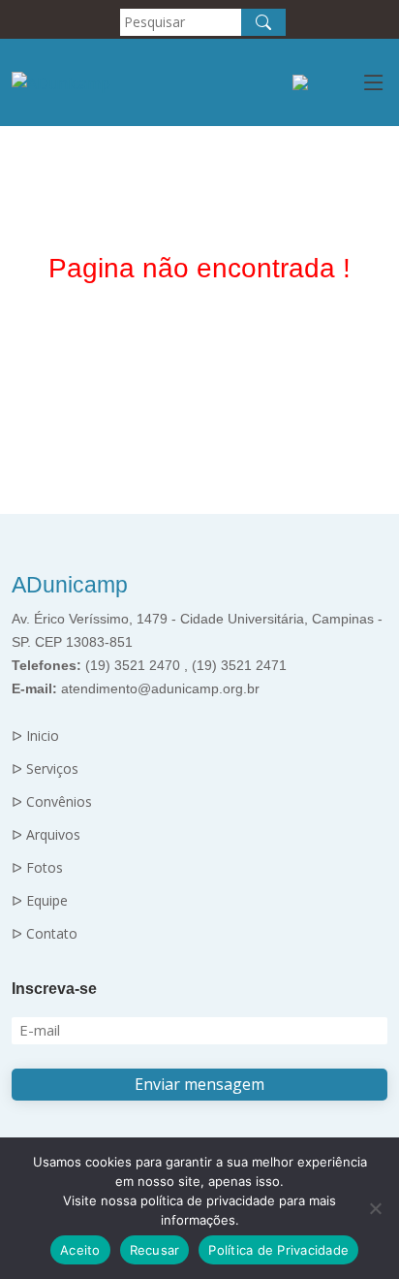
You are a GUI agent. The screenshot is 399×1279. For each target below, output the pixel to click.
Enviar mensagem (199, 1084)
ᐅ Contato (44, 934)
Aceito (80, 1250)
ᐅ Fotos (37, 868)
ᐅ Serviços (45, 769)
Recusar (155, 1250)
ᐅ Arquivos (46, 835)
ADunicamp (70, 584)
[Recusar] (374, 1208)
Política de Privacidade (278, 1250)
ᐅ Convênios (52, 802)
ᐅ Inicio (35, 736)
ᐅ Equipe (40, 901)
